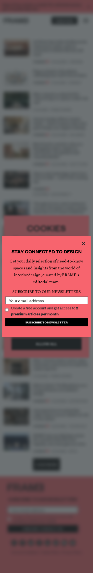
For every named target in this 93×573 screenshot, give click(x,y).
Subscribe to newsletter (46, 321)
